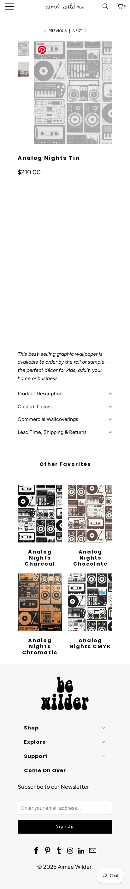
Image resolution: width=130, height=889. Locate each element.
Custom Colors (34, 407)
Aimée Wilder (75, 866)
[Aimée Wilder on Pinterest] (48, 851)
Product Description (40, 394)
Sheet (47, 278)
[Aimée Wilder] (65, 6)
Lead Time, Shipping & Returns (52, 432)
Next (78, 30)
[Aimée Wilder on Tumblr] (59, 851)
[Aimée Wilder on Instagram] (70, 851)
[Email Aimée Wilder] (93, 851)
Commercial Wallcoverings (48, 419)
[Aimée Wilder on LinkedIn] (81, 851)
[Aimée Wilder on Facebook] (36, 851)
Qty (21, 297)
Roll (26, 278)
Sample (71, 278)
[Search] (107, 6)
